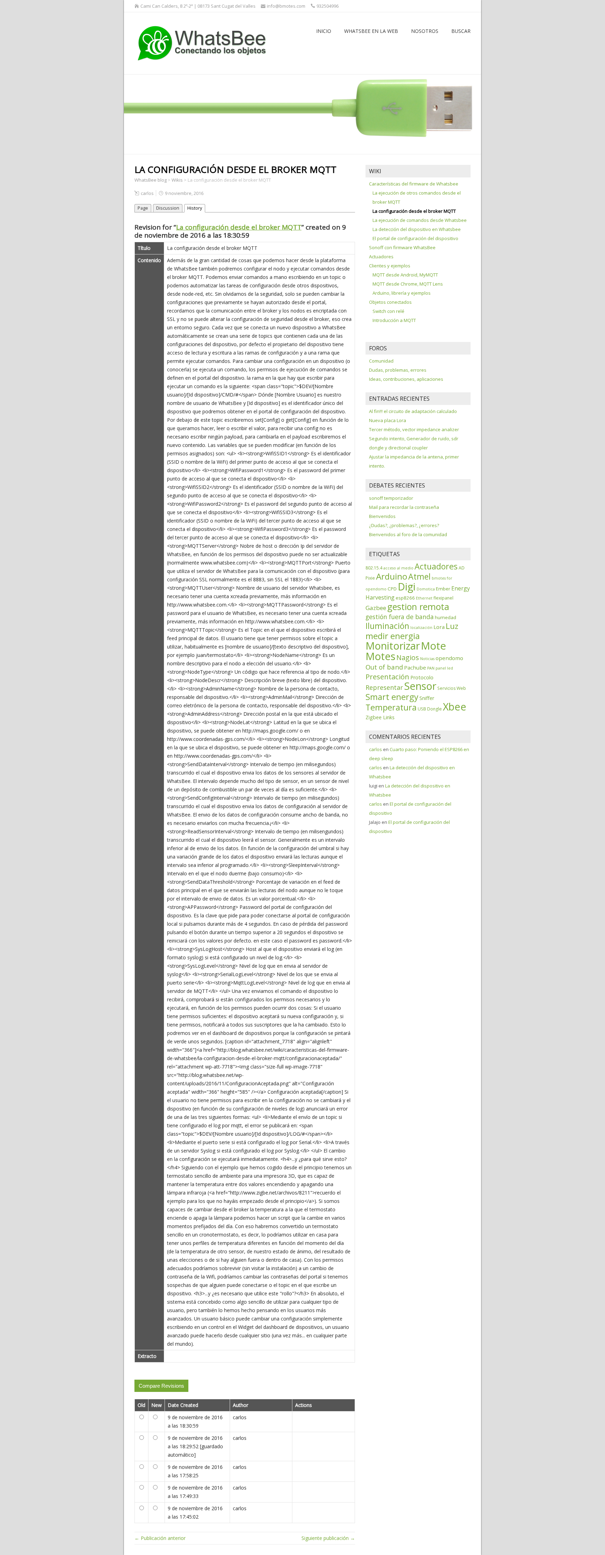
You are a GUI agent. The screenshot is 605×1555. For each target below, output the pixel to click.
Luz (452, 626)
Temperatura (391, 707)
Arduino (391, 576)
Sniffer (426, 698)
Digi (407, 586)
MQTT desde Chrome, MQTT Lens (408, 284)
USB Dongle (430, 709)
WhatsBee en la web (371, 31)
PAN (430, 668)
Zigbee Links (380, 717)
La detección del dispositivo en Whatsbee (417, 229)
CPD (392, 589)
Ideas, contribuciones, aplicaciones (406, 379)
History (194, 208)
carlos (147, 193)
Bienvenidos (382, 516)
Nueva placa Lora (387, 420)
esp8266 (405, 598)
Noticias (427, 658)
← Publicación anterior (160, 1538)
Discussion (167, 208)
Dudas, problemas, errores (397, 370)
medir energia (393, 636)
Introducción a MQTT (394, 320)
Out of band (384, 667)
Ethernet (424, 598)
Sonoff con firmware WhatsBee (402, 247)
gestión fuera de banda (400, 616)
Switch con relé (388, 311)
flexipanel (443, 598)
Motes (380, 656)
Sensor (420, 686)
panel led (444, 668)
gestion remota (418, 606)
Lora (439, 626)
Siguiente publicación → (328, 1538)
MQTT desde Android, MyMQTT (405, 275)
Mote (433, 646)
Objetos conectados (390, 302)
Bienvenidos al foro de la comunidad (408, 534)
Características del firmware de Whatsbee (413, 184)
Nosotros (424, 31)
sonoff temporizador (391, 498)
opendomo (449, 657)
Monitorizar (393, 645)
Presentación (387, 676)
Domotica (426, 589)
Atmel (419, 576)
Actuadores (381, 256)
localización (421, 627)
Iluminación (387, 625)
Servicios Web (451, 688)
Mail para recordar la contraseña (404, 507)
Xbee (454, 706)
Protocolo (421, 677)
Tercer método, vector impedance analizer (414, 429)
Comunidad (381, 361)
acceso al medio (398, 568)
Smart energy (392, 696)
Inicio (323, 31)
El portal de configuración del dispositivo (415, 238)
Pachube (415, 667)
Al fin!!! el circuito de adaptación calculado (413, 411)
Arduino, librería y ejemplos (402, 293)
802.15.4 (374, 568)
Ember (443, 589)
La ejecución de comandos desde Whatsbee (420, 220)
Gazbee (376, 608)
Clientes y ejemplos (389, 265)
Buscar (461, 31)
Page (143, 208)
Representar (384, 687)
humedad (445, 617)
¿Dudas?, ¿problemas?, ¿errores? (404, 525)
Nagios (407, 657)
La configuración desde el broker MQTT (238, 227)
